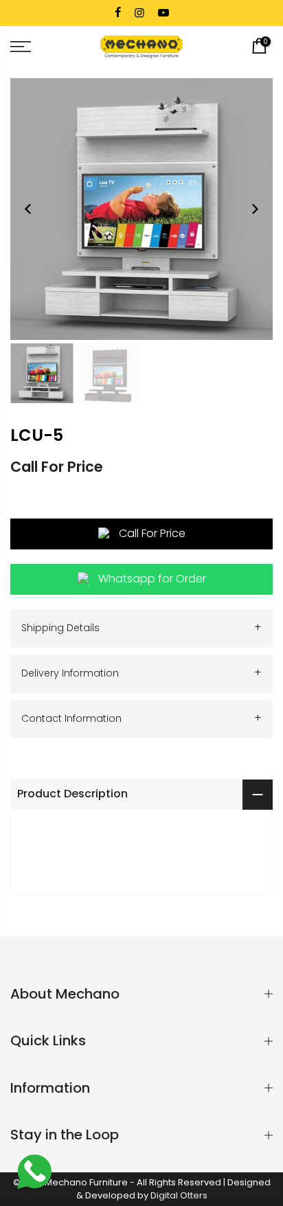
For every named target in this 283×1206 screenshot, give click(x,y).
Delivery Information (141, 673)
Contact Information (141, 718)
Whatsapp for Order (152, 579)
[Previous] (28, 209)
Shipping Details (141, 627)
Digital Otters (178, 1195)
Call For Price (152, 533)
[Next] (254, 209)
